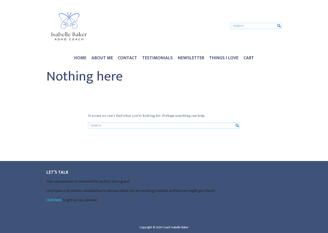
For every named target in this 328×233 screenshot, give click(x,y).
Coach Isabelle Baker (175, 227)
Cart (249, 58)
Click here (54, 200)
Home (80, 58)
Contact (127, 58)
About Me (102, 58)
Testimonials (157, 58)
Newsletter (191, 58)
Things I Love (223, 58)
